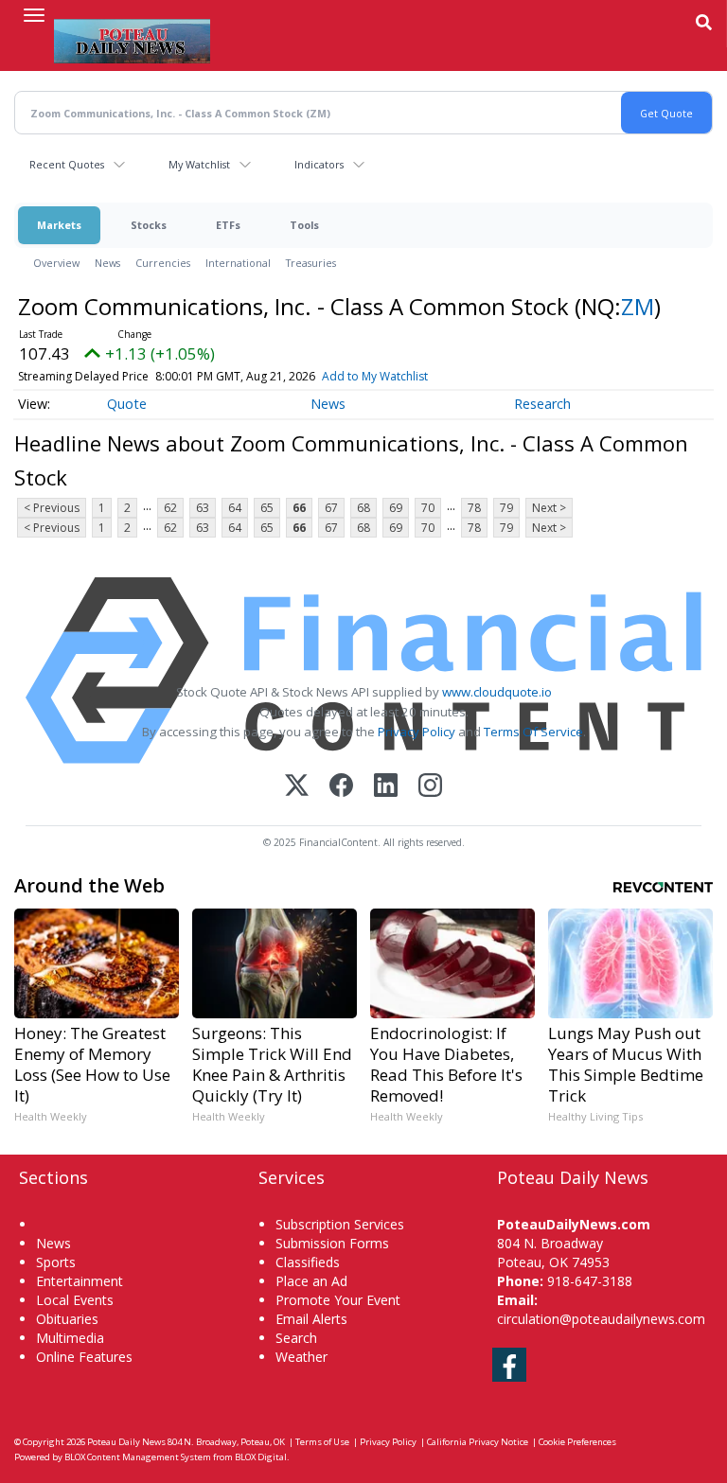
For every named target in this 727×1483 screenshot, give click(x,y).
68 (363, 508)
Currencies (162, 263)
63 (202, 508)
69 (395, 508)
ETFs (228, 225)
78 (474, 508)
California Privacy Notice (477, 1442)
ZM (637, 306)
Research (542, 404)
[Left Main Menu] (34, 15)
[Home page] (132, 38)
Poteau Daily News (126, 1442)
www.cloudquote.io (497, 691)
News (107, 263)
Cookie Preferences (577, 1442)
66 (299, 508)
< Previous (52, 508)
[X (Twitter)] (296, 787)
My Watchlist (199, 164)
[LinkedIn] (385, 787)
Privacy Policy (416, 731)
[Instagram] (430, 787)
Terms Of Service (533, 731)
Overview (56, 263)
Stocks (149, 225)
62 (170, 508)
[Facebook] (341, 787)
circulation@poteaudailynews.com (601, 1319)
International (238, 263)
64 (234, 508)
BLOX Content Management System (137, 1457)
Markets (59, 225)
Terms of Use (322, 1442)
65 (267, 508)
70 (427, 508)
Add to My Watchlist (375, 376)
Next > (549, 508)
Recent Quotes (66, 164)
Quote (127, 404)
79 (506, 508)
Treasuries (311, 263)
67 (331, 508)
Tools (304, 225)
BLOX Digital (261, 1457)
